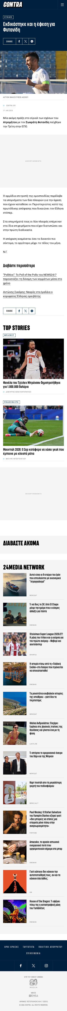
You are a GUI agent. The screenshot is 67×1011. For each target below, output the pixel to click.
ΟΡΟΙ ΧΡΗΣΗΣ (12, 947)
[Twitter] (25, 41)
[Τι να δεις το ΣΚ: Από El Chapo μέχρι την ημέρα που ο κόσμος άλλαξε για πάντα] (14, 614)
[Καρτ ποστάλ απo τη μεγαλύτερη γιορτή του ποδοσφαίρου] (14, 792)
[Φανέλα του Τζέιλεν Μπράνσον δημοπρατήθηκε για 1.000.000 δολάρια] (33, 359)
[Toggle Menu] (62, 4)
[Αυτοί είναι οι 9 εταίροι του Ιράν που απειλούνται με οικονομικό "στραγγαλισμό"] (14, 584)
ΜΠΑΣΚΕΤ (9, 335)
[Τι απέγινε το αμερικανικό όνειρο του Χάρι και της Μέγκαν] (14, 763)
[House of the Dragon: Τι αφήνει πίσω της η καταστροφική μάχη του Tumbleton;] (14, 911)
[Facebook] (19, 41)
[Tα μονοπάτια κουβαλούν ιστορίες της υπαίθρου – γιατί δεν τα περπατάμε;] (14, 703)
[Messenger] (32, 41)
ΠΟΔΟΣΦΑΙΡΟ (11, 402)
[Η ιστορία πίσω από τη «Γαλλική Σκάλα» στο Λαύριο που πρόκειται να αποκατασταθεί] (14, 673)
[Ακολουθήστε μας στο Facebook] (20, 965)
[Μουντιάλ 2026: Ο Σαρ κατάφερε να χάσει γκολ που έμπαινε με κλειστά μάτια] (33, 425)
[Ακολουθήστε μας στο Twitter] (33, 965)
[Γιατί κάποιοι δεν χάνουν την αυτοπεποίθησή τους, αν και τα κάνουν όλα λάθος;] (14, 881)
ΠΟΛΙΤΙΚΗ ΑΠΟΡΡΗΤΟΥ (50, 947)
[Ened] (33, 996)
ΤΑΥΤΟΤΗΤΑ (29, 947)
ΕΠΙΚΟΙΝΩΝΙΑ (33, 953)
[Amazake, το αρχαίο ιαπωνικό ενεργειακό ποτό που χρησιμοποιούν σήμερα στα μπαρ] (14, 852)
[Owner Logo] (33, 983)
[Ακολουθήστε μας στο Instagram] (46, 965)
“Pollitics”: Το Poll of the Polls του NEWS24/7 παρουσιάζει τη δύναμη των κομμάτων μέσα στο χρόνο (32, 279)
